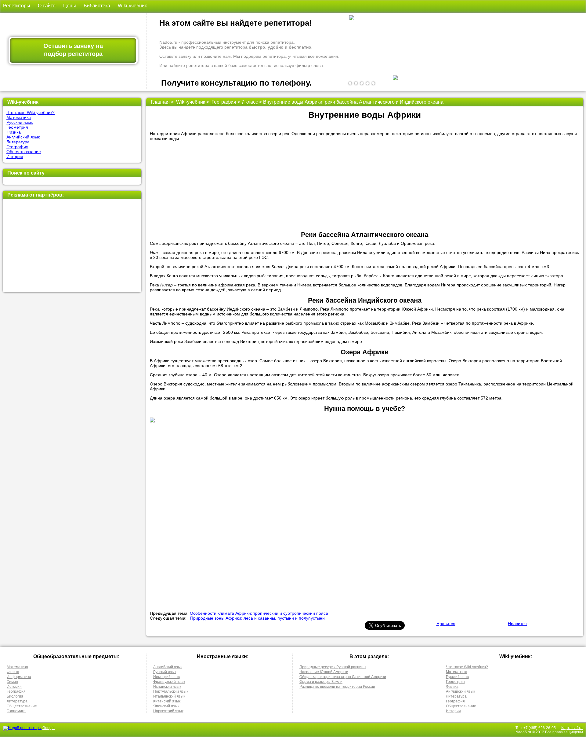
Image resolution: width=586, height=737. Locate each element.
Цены (69, 5)
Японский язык (166, 706)
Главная (160, 102)
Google (48, 728)
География (17, 146)
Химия (12, 682)
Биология (15, 696)
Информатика (19, 677)
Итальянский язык (169, 696)
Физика (13, 132)
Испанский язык (167, 686)
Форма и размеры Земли (320, 682)
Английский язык (23, 137)
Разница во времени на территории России (337, 686)
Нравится (445, 623)
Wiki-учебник (132, 5)
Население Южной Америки (323, 672)
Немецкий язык (166, 677)
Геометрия (17, 127)
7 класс (249, 102)
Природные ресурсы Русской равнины (332, 667)
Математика (18, 117)
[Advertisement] (71, 246)
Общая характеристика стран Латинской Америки (342, 677)
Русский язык (19, 122)
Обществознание (23, 151)
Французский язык (169, 682)
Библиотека (97, 5)
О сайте (47, 5)
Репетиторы (16, 5)
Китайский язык (166, 701)
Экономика (16, 711)
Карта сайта (572, 728)
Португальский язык (170, 691)
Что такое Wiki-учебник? (30, 112)
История (14, 156)
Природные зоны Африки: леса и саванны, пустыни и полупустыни (257, 618)
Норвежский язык (168, 711)
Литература (18, 141)
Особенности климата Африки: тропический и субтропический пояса (259, 613)
